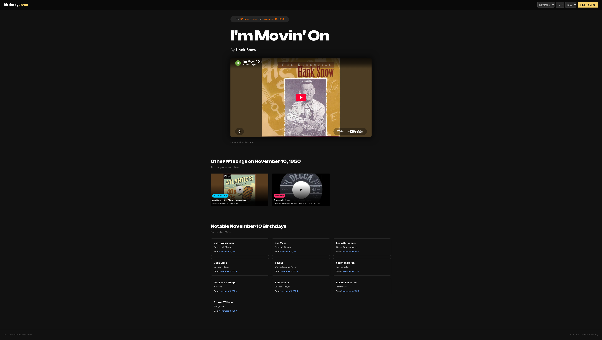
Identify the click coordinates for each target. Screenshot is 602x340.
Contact (574, 334)
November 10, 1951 (227, 251)
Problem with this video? (242, 142)
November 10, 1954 (350, 251)
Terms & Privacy (590, 334)
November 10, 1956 (289, 271)
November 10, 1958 (350, 271)
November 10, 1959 (228, 291)
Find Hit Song (587, 4)
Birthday (16, 5)
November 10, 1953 (289, 251)
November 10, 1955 (228, 271)
